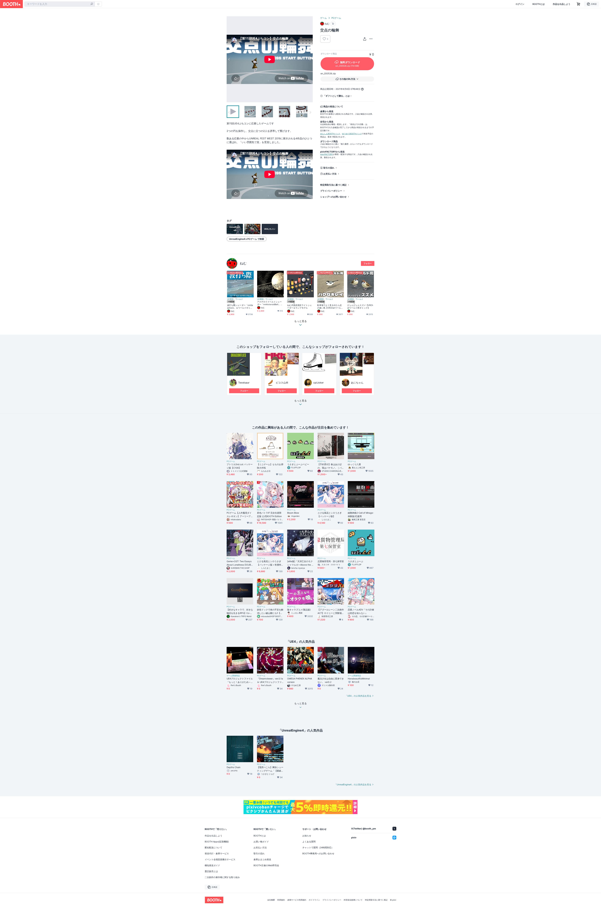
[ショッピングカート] (578, 4)
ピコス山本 (282, 382)
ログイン (520, 4)
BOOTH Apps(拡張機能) (217, 841)
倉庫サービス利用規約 (296, 900)
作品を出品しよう (561, 4)
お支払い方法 (329, 173)
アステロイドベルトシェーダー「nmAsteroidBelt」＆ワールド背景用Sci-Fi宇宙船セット (270, 303)
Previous (229, 59)
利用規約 (281, 900)
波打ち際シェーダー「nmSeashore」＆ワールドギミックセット (240, 306)
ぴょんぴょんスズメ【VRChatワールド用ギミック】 (360, 306)
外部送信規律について (353, 900)
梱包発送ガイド (212, 865)
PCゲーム (336, 18)
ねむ (243, 263)
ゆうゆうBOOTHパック (352, 133)
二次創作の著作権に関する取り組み (222, 877)
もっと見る (300, 400)
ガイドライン (314, 900)
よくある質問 (309, 841)
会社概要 (271, 900)
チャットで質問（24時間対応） (318, 847)
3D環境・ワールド (235, 299)
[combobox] (59, 4)
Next (310, 59)
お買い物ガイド (261, 841)
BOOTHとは (538, 4)
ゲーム (323, 18)
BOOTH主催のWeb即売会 (266, 865)
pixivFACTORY (326, 154)
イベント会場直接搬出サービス (220, 859)
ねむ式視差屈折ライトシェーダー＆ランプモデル (299, 306)
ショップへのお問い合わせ (333, 196)
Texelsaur (243, 382)
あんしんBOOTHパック (330, 133)
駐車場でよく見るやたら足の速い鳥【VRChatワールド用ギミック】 (330, 306)
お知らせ (306, 835)
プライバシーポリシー (331, 190)
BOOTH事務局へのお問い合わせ (318, 853)
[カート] (333, 23)
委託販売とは (211, 871)
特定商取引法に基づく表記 (333, 184)
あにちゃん (357, 382)
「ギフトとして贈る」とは (336, 95)
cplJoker (318, 382)
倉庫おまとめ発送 (262, 859)
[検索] (92, 4)
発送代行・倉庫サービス (217, 853)
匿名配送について (213, 847)
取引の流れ (328, 167)
